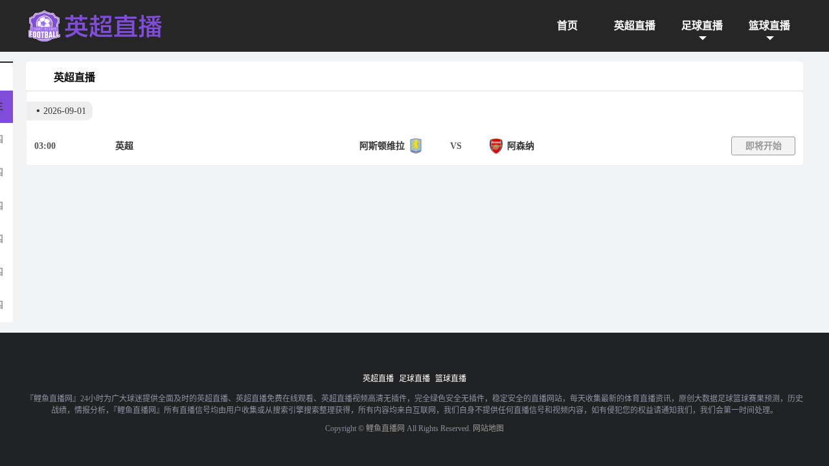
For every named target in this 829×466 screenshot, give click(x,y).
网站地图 (488, 428)
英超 (124, 146)
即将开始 (763, 146)
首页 (567, 25)
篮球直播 (769, 25)
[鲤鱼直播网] (95, 25)
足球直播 (702, 25)
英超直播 (634, 25)
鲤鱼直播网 (385, 428)
